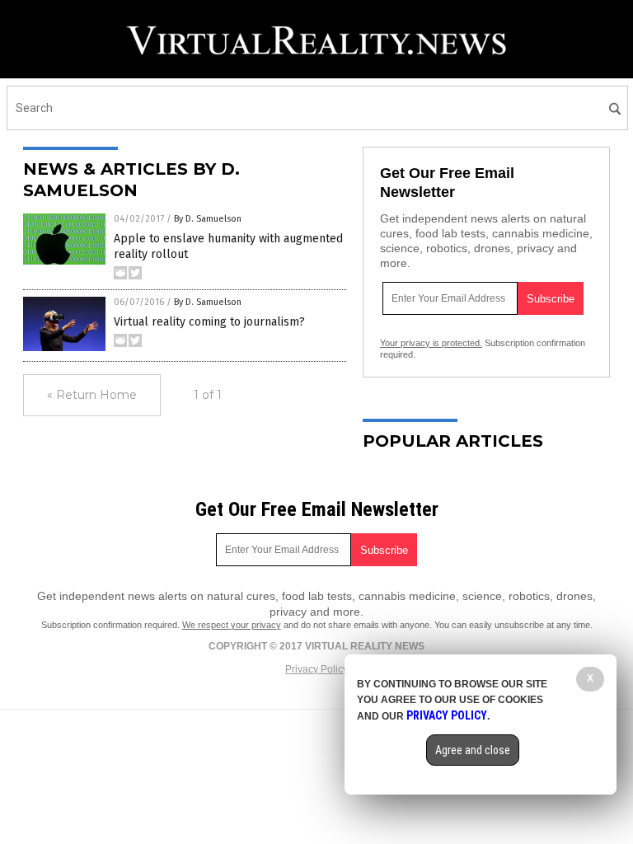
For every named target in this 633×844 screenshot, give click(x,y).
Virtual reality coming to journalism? (209, 322)
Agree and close (472, 750)
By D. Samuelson (207, 218)
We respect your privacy (231, 625)
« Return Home (92, 394)
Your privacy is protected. (431, 343)
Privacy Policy (316, 669)
